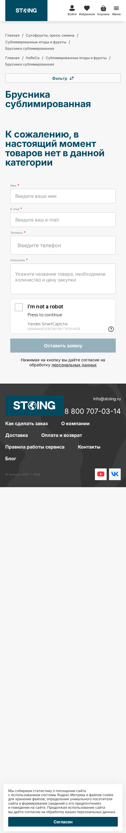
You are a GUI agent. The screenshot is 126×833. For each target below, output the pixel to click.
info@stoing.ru (107, 398)
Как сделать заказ (26, 423)
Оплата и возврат (61, 435)
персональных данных (74, 364)
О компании (75, 423)
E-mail (16, 209)
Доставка (16, 435)
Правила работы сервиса (34, 447)
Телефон (17, 233)
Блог (10, 458)
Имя (14, 185)
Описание (19, 260)
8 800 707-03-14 (92, 411)
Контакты (89, 447)
